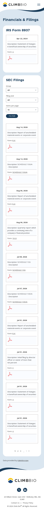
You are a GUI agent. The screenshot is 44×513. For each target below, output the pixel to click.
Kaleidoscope (22, 460)
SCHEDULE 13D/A (19, 302)
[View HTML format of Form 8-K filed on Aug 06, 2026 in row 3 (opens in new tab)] (33, 211)
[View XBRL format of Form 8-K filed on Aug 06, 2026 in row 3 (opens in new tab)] (27, 211)
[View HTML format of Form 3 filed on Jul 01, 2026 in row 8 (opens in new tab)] (27, 375)
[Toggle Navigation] (38, 4)
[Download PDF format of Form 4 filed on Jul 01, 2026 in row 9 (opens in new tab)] (10, 406)
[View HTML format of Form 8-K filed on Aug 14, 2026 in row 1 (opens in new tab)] (33, 147)
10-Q (14, 238)
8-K (13, 140)
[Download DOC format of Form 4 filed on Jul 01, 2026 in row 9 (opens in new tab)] (16, 406)
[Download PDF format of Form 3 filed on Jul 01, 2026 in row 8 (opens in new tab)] (10, 375)
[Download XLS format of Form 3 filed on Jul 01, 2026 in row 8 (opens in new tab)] (21, 375)
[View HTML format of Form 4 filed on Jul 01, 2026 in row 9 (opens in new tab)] (27, 406)
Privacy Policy (28, 503)
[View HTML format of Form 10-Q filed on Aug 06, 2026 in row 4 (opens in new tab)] (33, 245)
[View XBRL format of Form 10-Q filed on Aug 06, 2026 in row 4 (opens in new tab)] (27, 245)
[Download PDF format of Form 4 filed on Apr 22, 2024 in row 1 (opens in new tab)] (10, 59)
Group (8, 86)
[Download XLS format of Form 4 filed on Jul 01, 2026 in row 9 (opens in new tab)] (21, 406)
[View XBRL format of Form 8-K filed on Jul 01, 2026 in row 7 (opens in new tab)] (27, 340)
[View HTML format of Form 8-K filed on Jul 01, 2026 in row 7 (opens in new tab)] (33, 340)
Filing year (10, 96)
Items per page (12, 105)
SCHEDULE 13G (18, 270)
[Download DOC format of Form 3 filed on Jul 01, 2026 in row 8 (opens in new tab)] (16, 375)
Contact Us (15, 503)
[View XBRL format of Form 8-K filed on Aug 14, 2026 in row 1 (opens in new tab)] (27, 147)
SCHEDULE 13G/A (19, 172)
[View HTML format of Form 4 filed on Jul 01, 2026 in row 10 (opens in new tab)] (27, 438)
